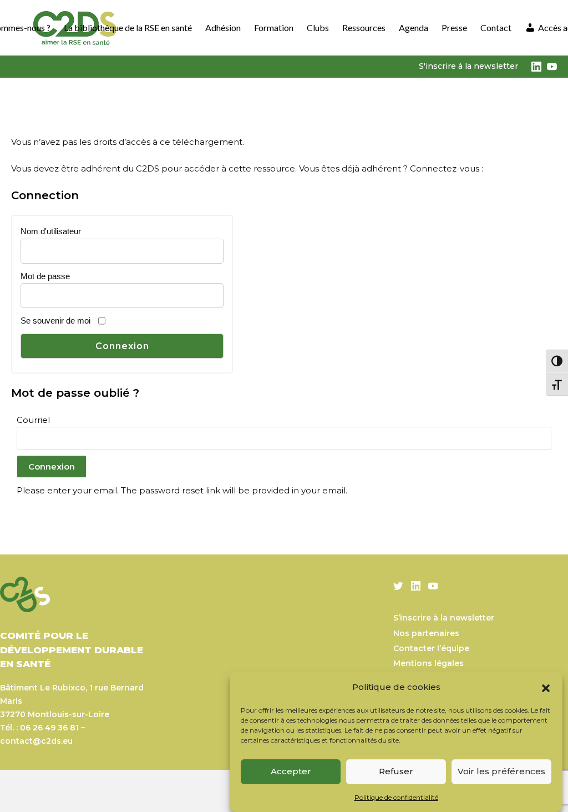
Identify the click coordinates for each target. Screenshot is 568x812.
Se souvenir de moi (55, 320)
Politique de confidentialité (396, 797)
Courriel (33, 420)
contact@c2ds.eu (36, 741)
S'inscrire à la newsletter (468, 66)
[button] (545, 687)
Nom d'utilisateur (51, 231)
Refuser (396, 771)
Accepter (291, 771)
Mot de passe (45, 276)
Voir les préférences (501, 771)
